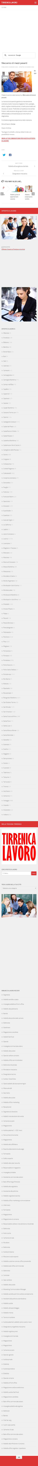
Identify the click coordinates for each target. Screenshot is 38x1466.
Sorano (5, 763)
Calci (4, 361)
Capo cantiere (7, 1280)
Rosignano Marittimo (10, 698)
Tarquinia (6, 777)
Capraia (5, 403)
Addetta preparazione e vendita (29, 197)
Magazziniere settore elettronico (13, 1387)
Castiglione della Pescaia (11, 450)
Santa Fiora (6, 721)
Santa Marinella (8, 735)
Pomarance (7, 651)
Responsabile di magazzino (11, 1168)
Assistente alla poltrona (10, 1191)
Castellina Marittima (9, 441)
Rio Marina (6, 679)
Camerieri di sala (8, 1430)
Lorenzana (6, 543)
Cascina (5, 417)
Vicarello (6, 805)
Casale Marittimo (8, 408)
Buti (4, 356)
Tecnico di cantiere (9, 1317)
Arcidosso (6, 338)
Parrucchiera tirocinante (10, 1135)
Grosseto (6, 506)
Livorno (5, 539)
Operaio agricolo (8, 1355)
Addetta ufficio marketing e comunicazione (16, 1200)
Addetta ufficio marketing (11, 1102)
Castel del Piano (8, 426)
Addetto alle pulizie (9, 1051)
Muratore (6, 1243)
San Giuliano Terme (9, 702)
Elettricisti (6, 1411)
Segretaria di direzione (10, 1112)
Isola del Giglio (7, 520)
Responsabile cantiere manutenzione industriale (18, 1224)
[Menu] (35, 2)
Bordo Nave (7, 352)
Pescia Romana (8, 623)
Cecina (4, 7)
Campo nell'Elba (8, 384)
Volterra (5, 815)
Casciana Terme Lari (9, 412)
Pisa (4, 642)
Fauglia (5, 487)
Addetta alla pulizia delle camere (13, 1018)
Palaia (5, 613)
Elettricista (6, 1023)
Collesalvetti (7, 473)
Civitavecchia (7, 464)
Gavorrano (6, 501)
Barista (5, 1013)
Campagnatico (7, 375)
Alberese (6, 333)
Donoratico (6, 483)
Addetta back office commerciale (13, 1266)
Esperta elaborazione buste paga (13, 1149)
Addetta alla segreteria (10, 1186)
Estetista (6, 1364)
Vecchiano (6, 791)
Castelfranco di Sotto (9, 431)
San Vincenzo (7, 712)
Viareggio (6, 801)
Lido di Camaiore (8, 534)
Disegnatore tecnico (9, 1074)
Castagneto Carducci (9, 422)
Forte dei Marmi (8, 497)
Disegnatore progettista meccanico (14, 1327)
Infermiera (6, 1205)
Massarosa (6, 571)
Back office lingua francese (11, 1182)
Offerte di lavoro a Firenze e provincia (13, 249)
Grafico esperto (8, 1158)
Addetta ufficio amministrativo (12, 1060)
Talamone (6, 772)
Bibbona (6, 342)
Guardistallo (7, 511)
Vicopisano (6, 810)
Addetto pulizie (8, 1303)
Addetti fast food (8, 1037)
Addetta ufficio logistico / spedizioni (14, 1448)
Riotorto (6, 684)
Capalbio (6, 389)
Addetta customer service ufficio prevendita (17, 1261)
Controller (6, 1275)
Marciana (6, 557)
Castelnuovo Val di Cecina (11, 445)
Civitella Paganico (8, 469)
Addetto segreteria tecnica (11, 1196)
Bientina (6, 347)
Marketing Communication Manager (14, 1289)
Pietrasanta (7, 632)
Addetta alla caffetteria (10, 1144)
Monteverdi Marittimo (10, 595)
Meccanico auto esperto (10, 1257)
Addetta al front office (10, 1383)
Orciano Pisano (8, 609)
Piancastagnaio (8, 628)
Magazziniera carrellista (10, 1032)
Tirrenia (5, 786)
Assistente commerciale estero (13, 1177)
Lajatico (5, 529)
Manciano (6, 553)
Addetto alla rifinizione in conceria (13, 1444)
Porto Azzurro (7, 665)
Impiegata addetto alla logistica (13, 1406)
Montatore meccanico (10, 1070)
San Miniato (7, 707)
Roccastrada (7, 693)
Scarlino (5, 749)
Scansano (6, 744)
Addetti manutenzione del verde (13, 1116)
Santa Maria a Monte (9, 730)
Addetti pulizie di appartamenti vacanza (15, 197)
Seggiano (6, 754)
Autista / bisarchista (9, 1079)
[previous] (2, 193)
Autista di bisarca (8, 1252)
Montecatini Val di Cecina (11, 585)
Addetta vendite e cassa (10, 999)
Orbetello (6, 604)
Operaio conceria (8, 1378)
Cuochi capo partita (9, 1425)
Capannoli (6, 394)
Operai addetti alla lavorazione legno (14, 1084)
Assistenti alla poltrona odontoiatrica (14, 1299)
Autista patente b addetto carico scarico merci (17, 1322)
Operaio (5, 1041)
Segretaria (6, 995)
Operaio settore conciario (11, 1056)
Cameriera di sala (8, 1238)
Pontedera (6, 660)
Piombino (6, 637)
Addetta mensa (8, 1313)
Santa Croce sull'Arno (10, 716)
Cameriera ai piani (8, 1121)
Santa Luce (6, 726)
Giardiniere (6, 1027)
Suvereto (6, 768)
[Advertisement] (19, 29)
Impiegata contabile (9, 1172)
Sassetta (6, 740)
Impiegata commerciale (10, 1336)
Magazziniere (7, 1126)
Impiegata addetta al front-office (13, 1004)
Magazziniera (7, 1140)
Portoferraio (7, 674)
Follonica (6, 492)
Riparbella (6, 688)
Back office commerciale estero (13, 1401)
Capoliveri (6, 398)
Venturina (6, 796)
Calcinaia (6, 366)
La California (7, 525)
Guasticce (6, 515)
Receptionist (7, 1107)
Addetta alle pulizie (9, 1098)
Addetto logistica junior (10, 1331)
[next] (33, 193)
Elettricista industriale (10, 1065)
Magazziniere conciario (10, 1439)
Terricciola (6, 782)
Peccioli (5, 618)
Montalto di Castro (9, 576)
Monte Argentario (9, 581)
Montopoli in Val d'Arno (10, 599)
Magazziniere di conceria (11, 1219)
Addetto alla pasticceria (10, 1009)
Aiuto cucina (7, 1233)
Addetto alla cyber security (11, 1163)
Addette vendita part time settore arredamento (18, 1294)
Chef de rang (7, 1420)
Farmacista (6, 1154)
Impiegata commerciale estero (13, 1046)
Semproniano (7, 758)
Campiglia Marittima (9, 380)
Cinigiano (6, 459)
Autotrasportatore (9, 1369)
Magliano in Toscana (9, 548)
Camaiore (6, 370)
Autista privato (7, 1359)
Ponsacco (6, 656)
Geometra (6, 1093)
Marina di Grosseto (9, 562)
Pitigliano (6, 646)
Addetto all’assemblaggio (11, 1308)
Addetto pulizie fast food (11, 1392)
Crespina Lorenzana (9, 478)
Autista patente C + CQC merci (12, 1130)
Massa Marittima (8, 567)
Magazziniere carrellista (10, 1397)
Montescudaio (7, 590)
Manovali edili (7, 1088)
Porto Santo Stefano (9, 670)
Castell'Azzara (7, 436)
